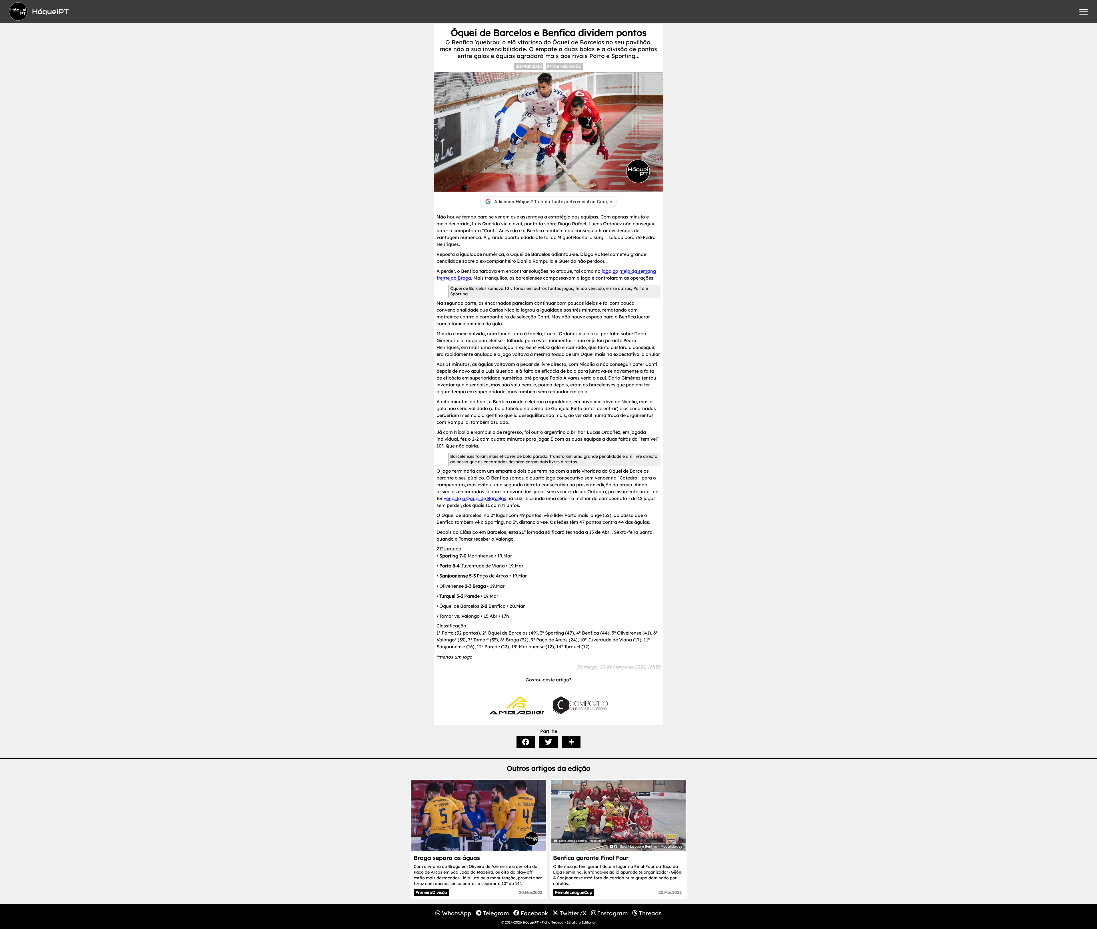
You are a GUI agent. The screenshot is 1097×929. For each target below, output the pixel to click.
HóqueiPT (531, 922)
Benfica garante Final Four (590, 857)
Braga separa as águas (447, 857)
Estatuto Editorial (581, 922)
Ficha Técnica (553, 922)
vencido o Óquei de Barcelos (475, 498)
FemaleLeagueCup (573, 892)
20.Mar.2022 (529, 66)
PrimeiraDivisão (564, 66)
